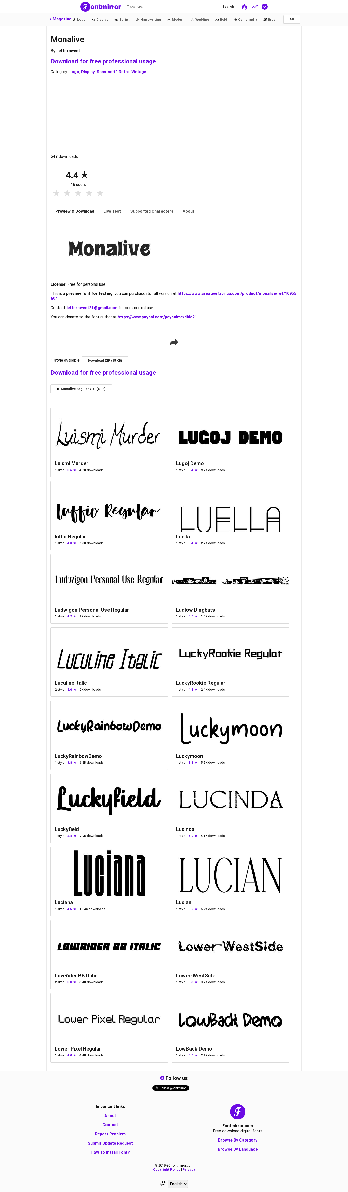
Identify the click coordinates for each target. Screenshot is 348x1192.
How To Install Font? (110, 1152)
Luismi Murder (71, 463)
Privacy (189, 1169)
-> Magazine (59, 19)
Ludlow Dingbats (195, 610)
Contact (110, 1124)
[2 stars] (67, 193)
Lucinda (185, 829)
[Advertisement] (174, 114)
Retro (124, 71)
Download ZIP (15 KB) (105, 360)
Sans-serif (107, 71)
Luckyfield (67, 829)
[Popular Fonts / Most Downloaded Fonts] (254, 6)
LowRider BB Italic (76, 976)
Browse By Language (238, 1149)
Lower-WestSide (195, 976)
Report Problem (110, 1134)
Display (88, 71)
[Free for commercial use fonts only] (265, 6)
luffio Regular (70, 537)
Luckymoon (189, 756)
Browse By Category (237, 1140)
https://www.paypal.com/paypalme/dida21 (157, 317)
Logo (74, 71)
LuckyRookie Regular (200, 683)
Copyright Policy (166, 1169)
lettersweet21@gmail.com (91, 307)
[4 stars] (89, 193)
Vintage (138, 71)
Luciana (64, 902)
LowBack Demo (194, 1049)
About (110, 1115)
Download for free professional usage (103, 61)
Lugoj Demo (190, 463)
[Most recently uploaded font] (244, 6)
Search (228, 6)
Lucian (183, 902)
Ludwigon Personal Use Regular (92, 610)
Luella (183, 537)
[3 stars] (78, 193)
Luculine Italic (71, 683)
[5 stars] (100, 193)
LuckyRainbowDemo (78, 756)
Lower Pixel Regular (78, 1049)
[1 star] (56, 193)
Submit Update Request (110, 1143)
